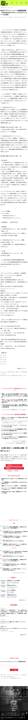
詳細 (22, 717)
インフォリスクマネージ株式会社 (6, 17)
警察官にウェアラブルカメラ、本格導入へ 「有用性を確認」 (14, 485)
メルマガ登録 (14, 669)
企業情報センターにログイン (14, 465)
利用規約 (14, 703)
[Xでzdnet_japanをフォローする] (14, 690)
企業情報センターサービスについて (14, 468)
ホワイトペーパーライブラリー (19, 572)
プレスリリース (10, 7)
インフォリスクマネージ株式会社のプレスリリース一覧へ (13, 409)
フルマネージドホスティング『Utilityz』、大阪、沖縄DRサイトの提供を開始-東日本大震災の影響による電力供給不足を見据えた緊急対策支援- (14, 406)
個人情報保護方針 (14, 701)
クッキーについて (14, 706)
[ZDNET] (4, 3)
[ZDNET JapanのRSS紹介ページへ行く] (17, 690)
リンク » (3, 266)
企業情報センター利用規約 (12, 470)
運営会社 (14, 710)
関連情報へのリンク (21, 368)
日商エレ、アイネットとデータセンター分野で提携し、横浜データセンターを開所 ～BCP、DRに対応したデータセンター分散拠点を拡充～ (14, 401)
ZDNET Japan (3, 7)
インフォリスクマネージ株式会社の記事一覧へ (15, 443)
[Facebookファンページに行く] (10, 690)
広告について (14, 708)
